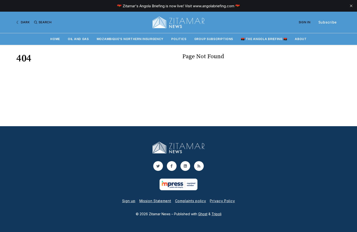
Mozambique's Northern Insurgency (130, 39)
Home (55, 39)
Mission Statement (155, 201)
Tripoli (216, 214)
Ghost (202, 214)
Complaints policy (190, 201)
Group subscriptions (213, 39)
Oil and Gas (78, 39)
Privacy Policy (222, 201)
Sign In (305, 22)
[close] (351, 6)
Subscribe (327, 22)
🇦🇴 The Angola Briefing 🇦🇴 (264, 39)
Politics (179, 39)
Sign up (129, 201)
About (301, 39)
